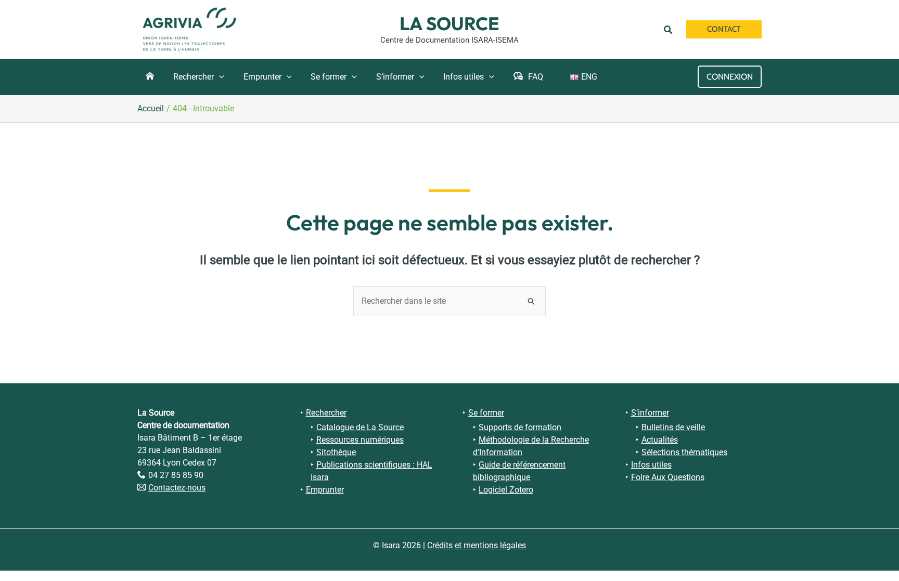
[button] (670, 29)
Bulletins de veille (673, 427)
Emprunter (325, 490)
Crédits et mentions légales (476, 545)
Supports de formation (520, 427)
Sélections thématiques (684, 452)
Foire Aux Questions (667, 477)
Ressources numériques (360, 440)
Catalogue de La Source (360, 427)
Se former (486, 413)
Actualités (659, 440)
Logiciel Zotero (506, 490)
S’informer (650, 413)
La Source (449, 23)
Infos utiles (651, 465)
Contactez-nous (177, 488)
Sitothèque (336, 452)
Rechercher (326, 413)
